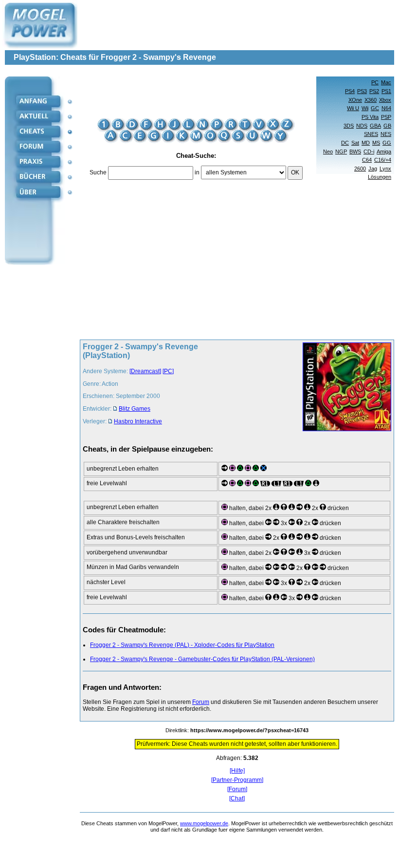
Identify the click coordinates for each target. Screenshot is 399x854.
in (197, 172)
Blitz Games (134, 408)
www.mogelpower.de (204, 823)
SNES (371, 134)
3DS (349, 126)
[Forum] (237, 789)
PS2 (374, 91)
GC (375, 108)
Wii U (353, 108)
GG (386, 143)
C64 (367, 160)
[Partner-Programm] (237, 780)
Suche (98, 172)
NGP (341, 151)
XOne (355, 100)
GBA (375, 126)
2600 (360, 168)
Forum (200, 702)
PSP (386, 117)
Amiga (384, 151)
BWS (355, 151)
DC (345, 143)
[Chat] (237, 799)
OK (295, 172)
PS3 (362, 91)
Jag (372, 168)
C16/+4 (382, 160)
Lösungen (379, 177)
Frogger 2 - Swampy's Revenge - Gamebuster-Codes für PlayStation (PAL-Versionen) (202, 659)
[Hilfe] (237, 771)
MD (366, 143)
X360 (370, 100)
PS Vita (370, 117)
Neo (328, 151)
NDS (361, 126)
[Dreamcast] (145, 371)
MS (376, 143)
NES (386, 134)
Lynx (385, 168)
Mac (386, 82)
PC (375, 82)
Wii (365, 108)
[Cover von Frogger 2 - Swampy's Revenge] (344, 387)
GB (387, 126)
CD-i (368, 151)
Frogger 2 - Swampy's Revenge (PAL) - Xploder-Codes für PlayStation (182, 645)
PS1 (386, 91)
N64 (386, 108)
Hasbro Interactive (138, 421)
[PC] (168, 371)
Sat (355, 143)
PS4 (350, 91)
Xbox (385, 100)
